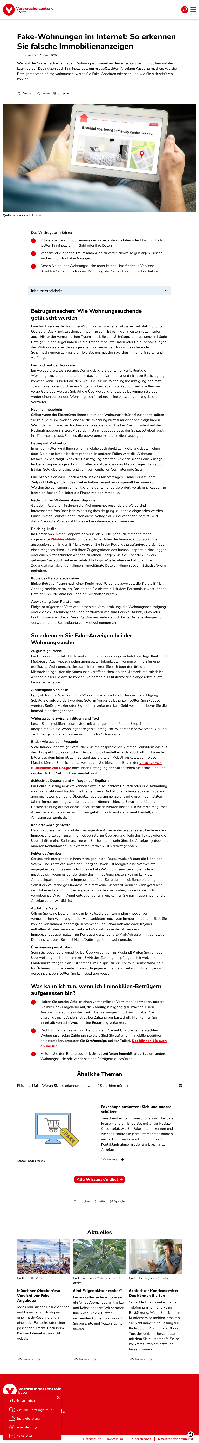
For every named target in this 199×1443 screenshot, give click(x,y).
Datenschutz (92, 1439)
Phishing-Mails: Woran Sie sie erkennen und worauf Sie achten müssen (73, 1085)
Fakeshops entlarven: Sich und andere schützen (136, 1109)
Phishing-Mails (63, 539)
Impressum (115, 1439)
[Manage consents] (190, 1434)
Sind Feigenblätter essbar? (97, 1290)
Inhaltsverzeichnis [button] (46, 290)
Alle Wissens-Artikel (97, 1179)
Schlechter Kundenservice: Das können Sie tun (153, 1293)
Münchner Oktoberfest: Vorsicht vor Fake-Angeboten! (38, 1295)
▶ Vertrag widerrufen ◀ (175, 1439)
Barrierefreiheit (140, 1439)
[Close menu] (58, 1397)
